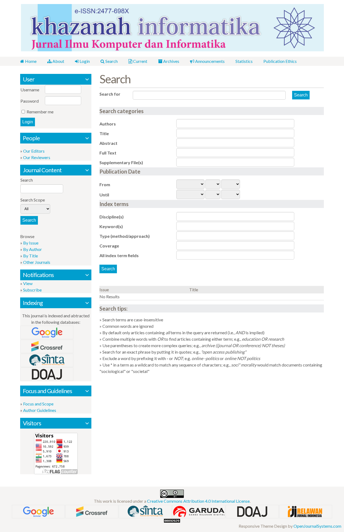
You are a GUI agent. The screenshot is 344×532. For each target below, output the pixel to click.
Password (29, 100)
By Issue (30, 242)
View (28, 283)
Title (104, 133)
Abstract (108, 143)
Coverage (109, 245)
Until (104, 194)
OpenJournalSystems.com (317, 526)
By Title (30, 255)
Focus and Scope (38, 403)
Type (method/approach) (124, 236)
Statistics (244, 61)
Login (84, 61)
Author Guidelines (39, 410)
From (104, 184)
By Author (32, 249)
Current (139, 61)
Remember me (40, 111)
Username (29, 89)
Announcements (209, 61)
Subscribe (32, 289)
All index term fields (119, 255)
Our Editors (34, 150)
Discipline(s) (111, 216)
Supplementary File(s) (121, 162)
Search (111, 61)
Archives (170, 61)
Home (30, 61)
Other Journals (36, 262)
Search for (109, 93)
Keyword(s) (111, 226)
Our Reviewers (36, 157)
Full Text (107, 152)
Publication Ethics (280, 61)
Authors (107, 123)
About (58, 61)
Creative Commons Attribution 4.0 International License (198, 501)
